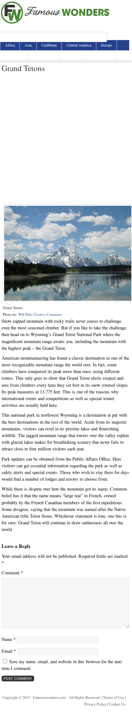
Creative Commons (48, 314)
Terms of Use (113, 697)
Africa (10, 44)
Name (9, 639)
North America (44, 54)
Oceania (72, 54)
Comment (12, 573)
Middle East (14, 54)
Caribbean (49, 44)
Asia (28, 44)
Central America (79, 44)
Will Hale (25, 314)
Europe (106, 44)
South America (99, 54)
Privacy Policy (95, 704)
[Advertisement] (65, 139)
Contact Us (117, 704)
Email (9, 651)
